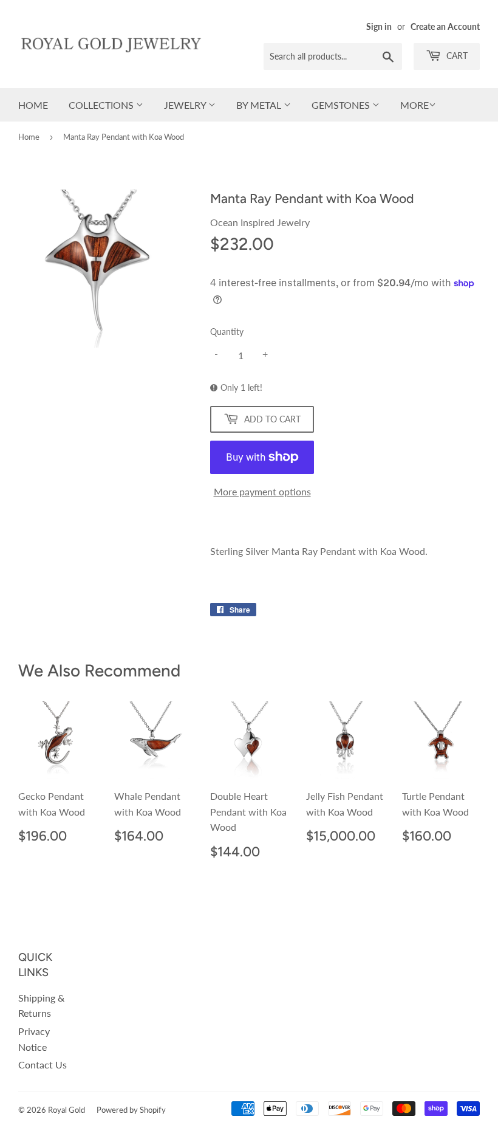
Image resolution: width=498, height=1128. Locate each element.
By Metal (260, 105)
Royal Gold (66, 1110)
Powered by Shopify (131, 1110)
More (414, 105)
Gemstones (342, 105)
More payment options (262, 491)
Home (33, 105)
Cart (456, 55)
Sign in (379, 27)
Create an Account (445, 27)
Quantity (227, 331)
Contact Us (42, 1064)
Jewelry (186, 105)
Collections (102, 105)
